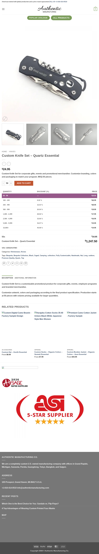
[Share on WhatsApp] (4, 263)
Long (86, 255)
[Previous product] (9, 164)
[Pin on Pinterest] (21, 263)
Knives (12, 151)
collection (51, 255)
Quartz (17, 258)
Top (22, 258)
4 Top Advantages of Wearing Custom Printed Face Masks (28, 508)
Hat (81, 255)
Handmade (75, 255)
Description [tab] (7, 278)
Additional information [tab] (25, 278)
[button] (3, 9)
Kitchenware (15, 252)
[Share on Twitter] (13, 263)
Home (4, 151)
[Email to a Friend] (17, 263)
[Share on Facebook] (8, 263)
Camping (43, 255)
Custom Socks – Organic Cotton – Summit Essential (48, 353)
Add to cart (24, 183)
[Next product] (4, 164)
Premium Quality (8, 258)
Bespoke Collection (21, 255)
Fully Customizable (63, 255)
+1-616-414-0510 (9, 488)
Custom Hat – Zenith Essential (14, 352)
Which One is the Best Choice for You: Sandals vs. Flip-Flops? (30, 504)
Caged (36, 255)
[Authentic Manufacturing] (49, 9)
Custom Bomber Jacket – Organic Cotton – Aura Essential (81, 353)
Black (31, 255)
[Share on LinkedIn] (26, 263)
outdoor (91, 255)
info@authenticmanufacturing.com (33, 488)
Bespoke (9, 255)
